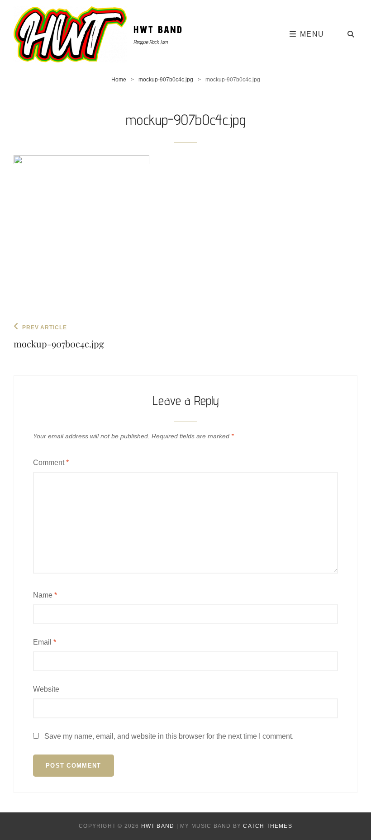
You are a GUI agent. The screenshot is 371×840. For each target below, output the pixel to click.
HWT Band (158, 29)
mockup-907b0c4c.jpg (165, 79)
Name (45, 595)
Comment (51, 462)
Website (46, 689)
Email (44, 642)
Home (118, 79)
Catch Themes (267, 826)
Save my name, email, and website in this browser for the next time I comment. (169, 736)
